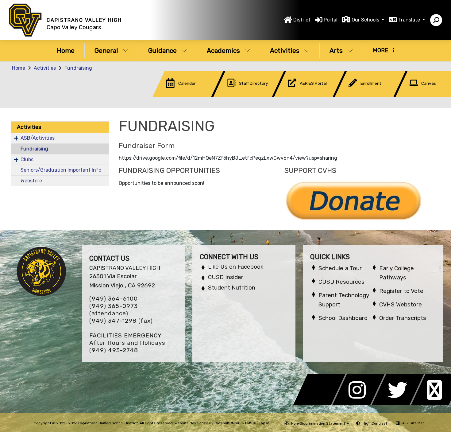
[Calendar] (178, 95)
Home (66, 50)
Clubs (27, 159)
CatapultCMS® (227, 423)
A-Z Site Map (413, 423)
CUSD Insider (225, 277)
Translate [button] (409, 20)
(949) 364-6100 (113, 298)
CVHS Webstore (400, 304)
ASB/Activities (38, 138)
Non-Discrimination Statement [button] (318, 423)
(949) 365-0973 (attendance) (113, 309)
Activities (284, 50)
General (106, 50)
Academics (223, 50)
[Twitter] (399, 403)
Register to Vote (401, 290)
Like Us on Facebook (235, 266)
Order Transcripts (402, 317)
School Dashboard (343, 317)
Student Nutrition (231, 287)
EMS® (250, 423)
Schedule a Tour (340, 268)
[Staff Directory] (239, 95)
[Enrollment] (361, 95)
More (380, 50)
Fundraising (78, 68)
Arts (336, 50)
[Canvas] (421, 95)
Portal (330, 20)
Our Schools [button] (366, 20)
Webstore (31, 181)
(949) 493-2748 (113, 350)
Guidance (162, 50)
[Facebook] (321, 403)
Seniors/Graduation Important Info (61, 170)
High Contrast (375, 423)
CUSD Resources (341, 281)
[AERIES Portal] (300, 95)
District (301, 20)
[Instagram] (360, 403)
